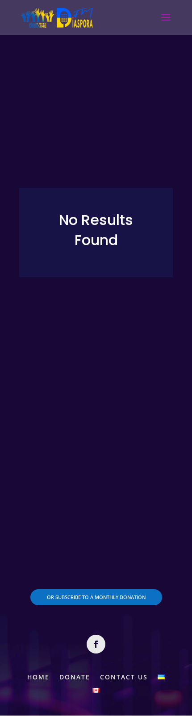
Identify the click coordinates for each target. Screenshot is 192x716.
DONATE (74, 676)
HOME (38, 676)
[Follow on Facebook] (96, 644)
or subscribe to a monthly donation (96, 597)
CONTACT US (124, 676)
